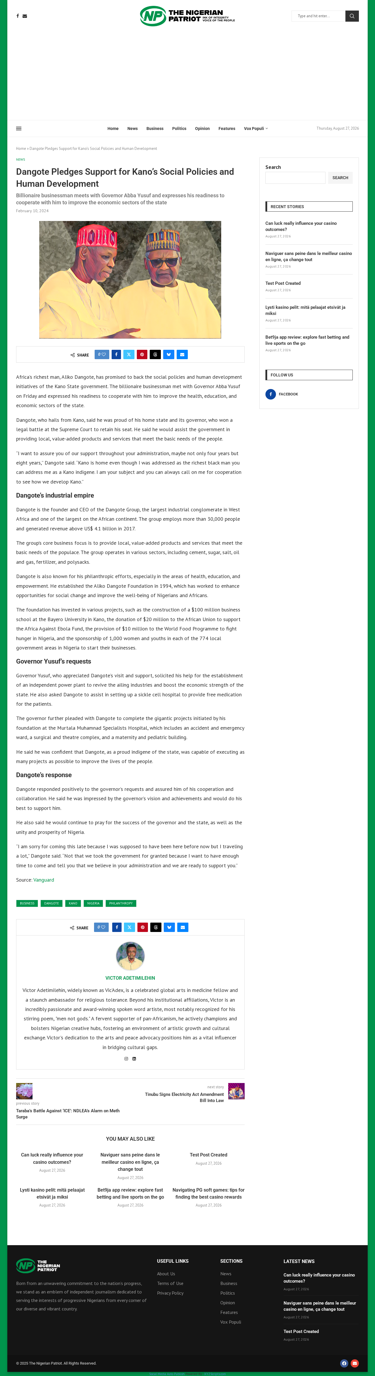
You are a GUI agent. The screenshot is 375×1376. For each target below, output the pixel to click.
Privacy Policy (170, 1293)
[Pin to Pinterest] (142, 354)
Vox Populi (254, 128)
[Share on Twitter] (128, 354)
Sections (231, 1261)
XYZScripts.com (215, 1374)
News (132, 128)
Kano (73, 903)
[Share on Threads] (155, 354)
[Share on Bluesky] (168, 354)
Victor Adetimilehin (130, 978)
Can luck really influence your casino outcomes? (301, 226)
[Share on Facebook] (116, 354)
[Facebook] (17, 15)
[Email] (24, 15)
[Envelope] (355, 1363)
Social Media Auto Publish (167, 1374)
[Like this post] (104, 354)
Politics (179, 128)
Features (227, 128)
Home (113, 128)
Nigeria (93, 903)
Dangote (51, 903)
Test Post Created (208, 1155)
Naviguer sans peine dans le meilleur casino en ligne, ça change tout (130, 1162)
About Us (166, 1273)
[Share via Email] (182, 354)
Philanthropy (121, 903)
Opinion (202, 128)
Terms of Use (170, 1283)
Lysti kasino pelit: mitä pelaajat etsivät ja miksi (305, 310)
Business (154, 128)
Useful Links (173, 1261)
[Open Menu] (18, 128)
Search (352, 16)
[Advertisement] (187, 76)
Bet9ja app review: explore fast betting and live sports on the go (307, 340)
